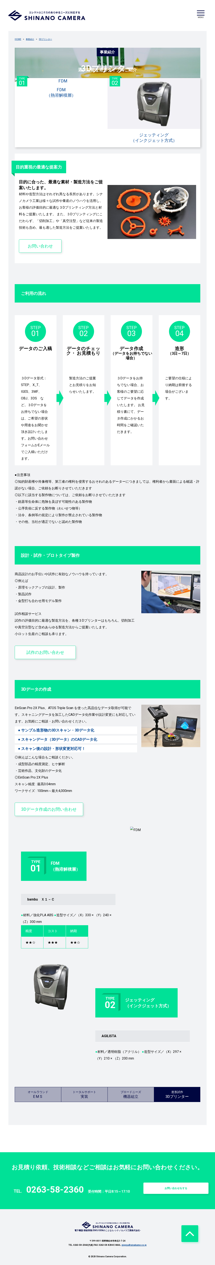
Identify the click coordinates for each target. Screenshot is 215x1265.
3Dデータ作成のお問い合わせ (49, 809)
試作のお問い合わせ (45, 652)
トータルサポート (84, 1094)
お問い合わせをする (176, 1188)
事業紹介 (30, 39)
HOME (18, 39)
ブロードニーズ (131, 1094)
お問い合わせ (40, 246)
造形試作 (177, 1094)
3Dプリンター (45, 39)
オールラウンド (38, 1094)
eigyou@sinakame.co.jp (134, 1245)
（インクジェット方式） (144, 110)
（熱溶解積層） (47, 88)
